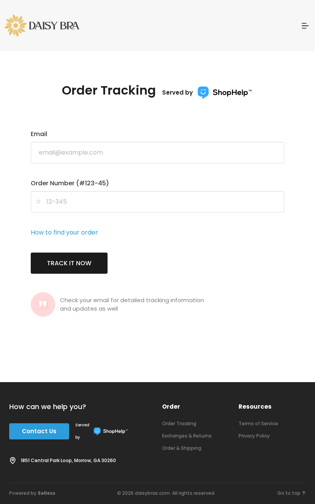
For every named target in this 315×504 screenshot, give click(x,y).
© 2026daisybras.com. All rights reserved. (166, 493)
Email (39, 134)
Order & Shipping (181, 448)
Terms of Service (258, 423)
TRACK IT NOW (69, 263)
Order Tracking (179, 423)
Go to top (288, 493)
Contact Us (39, 431)
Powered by (32, 493)
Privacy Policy (254, 435)
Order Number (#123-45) (70, 183)
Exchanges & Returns (187, 435)
